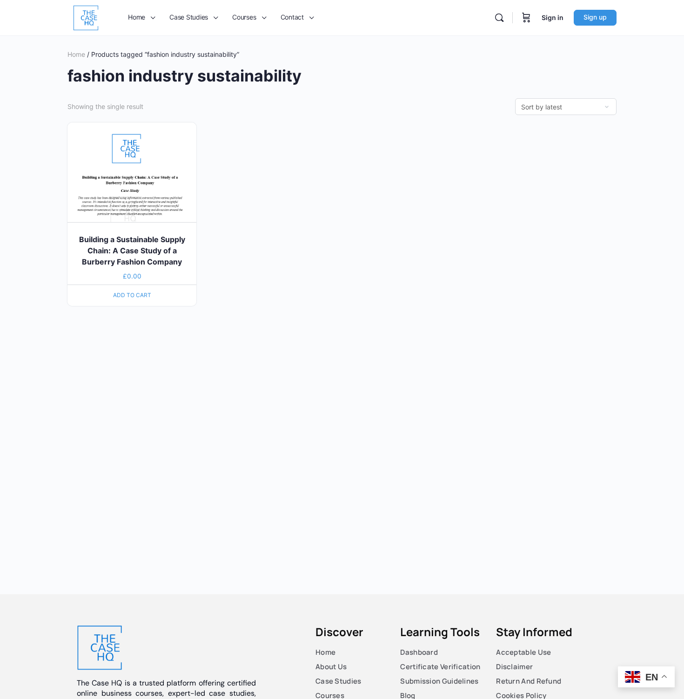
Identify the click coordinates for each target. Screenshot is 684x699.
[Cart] (526, 17)
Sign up (595, 17)
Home (76, 54)
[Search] (499, 17)
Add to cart (132, 295)
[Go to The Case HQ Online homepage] (86, 17)
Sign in (552, 17)
